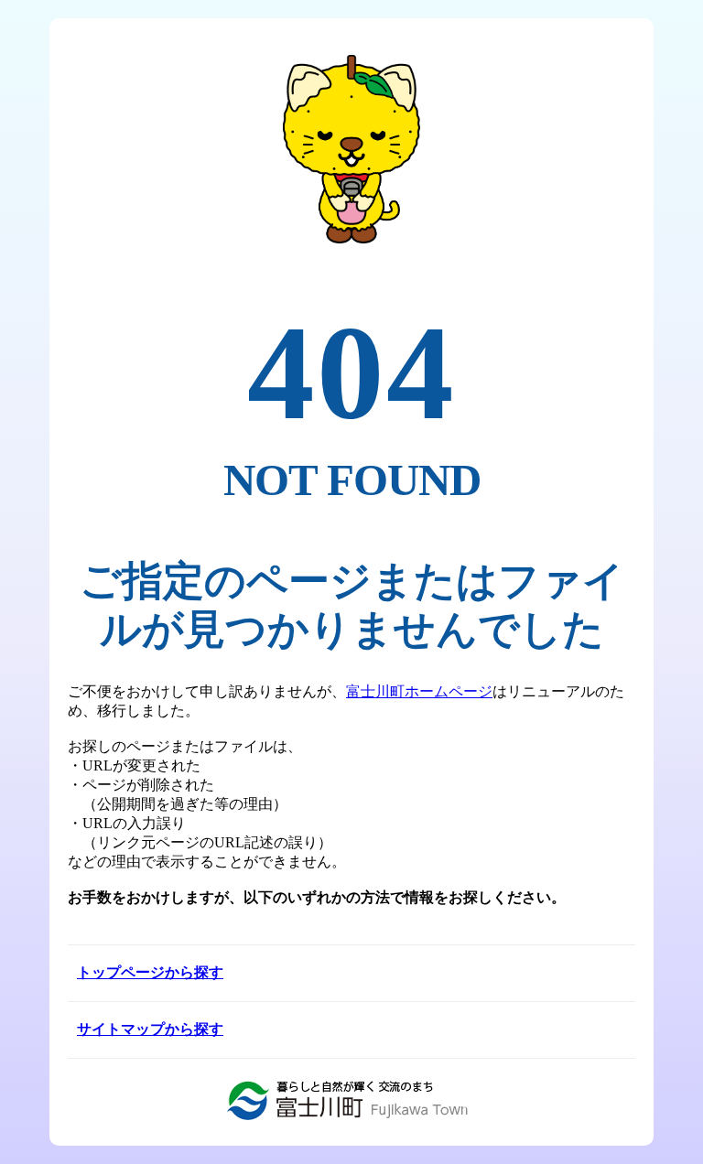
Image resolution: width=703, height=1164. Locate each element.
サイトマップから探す (150, 1029)
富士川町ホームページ (419, 691)
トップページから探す (150, 972)
